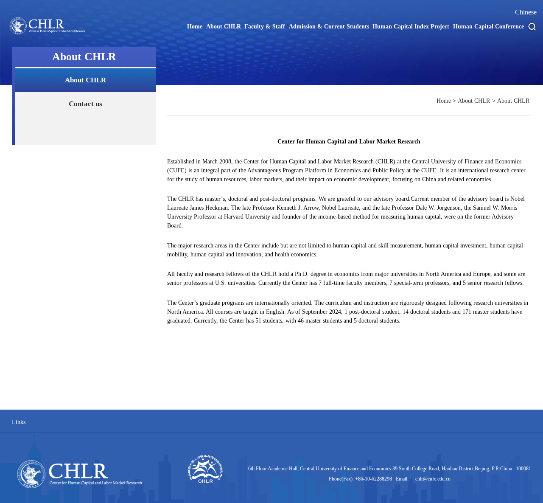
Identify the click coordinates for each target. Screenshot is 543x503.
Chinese (526, 12)
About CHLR (85, 80)
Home (444, 101)
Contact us (85, 104)
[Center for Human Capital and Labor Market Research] (51, 34)
